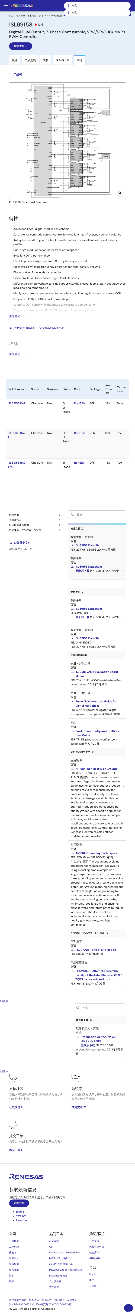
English (93, 1274)
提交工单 (14, 1150)
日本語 (93, 1286)
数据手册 (19, 46)
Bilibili (20, 1212)
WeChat (21, 1216)
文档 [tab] (46, 60)
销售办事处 (95, 1258)
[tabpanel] (67, 1118)
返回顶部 (129, 1311)
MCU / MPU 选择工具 (61, 1258)
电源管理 (20, 15)
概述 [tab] (15, 60)
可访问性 (47, 1300)
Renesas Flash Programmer (64, 1252)
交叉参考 (54, 1287)
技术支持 (94, 1240)
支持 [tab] (79, 60)
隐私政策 (34, 1300)
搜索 (97, 5)
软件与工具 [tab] (63, 60)
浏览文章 (77, 1107)
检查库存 (94, 1252)
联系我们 (14, 1269)
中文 (91, 1280)
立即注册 (19, 1203)
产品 (11, 15)
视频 (11, 1281)
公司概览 (14, 1240)
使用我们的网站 (17, 1300)
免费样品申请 (96, 1246)
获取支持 (14, 1107)
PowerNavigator (58, 1275)
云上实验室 (55, 1281)
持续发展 (14, 1264)
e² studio (54, 1240)
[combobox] (97, 12)
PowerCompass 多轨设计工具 (65, 1269)
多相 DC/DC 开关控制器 (50, 15)
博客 (11, 1275)
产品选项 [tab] (30, 60)
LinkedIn (21, 1220)
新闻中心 (14, 1258)
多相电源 (32, 15)
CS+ (51, 1246)
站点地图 (59, 1300)
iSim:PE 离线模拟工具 (61, 1264)
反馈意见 (72, 1300)
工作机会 (14, 1246)
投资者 (13, 1252)
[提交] (67, 12)
